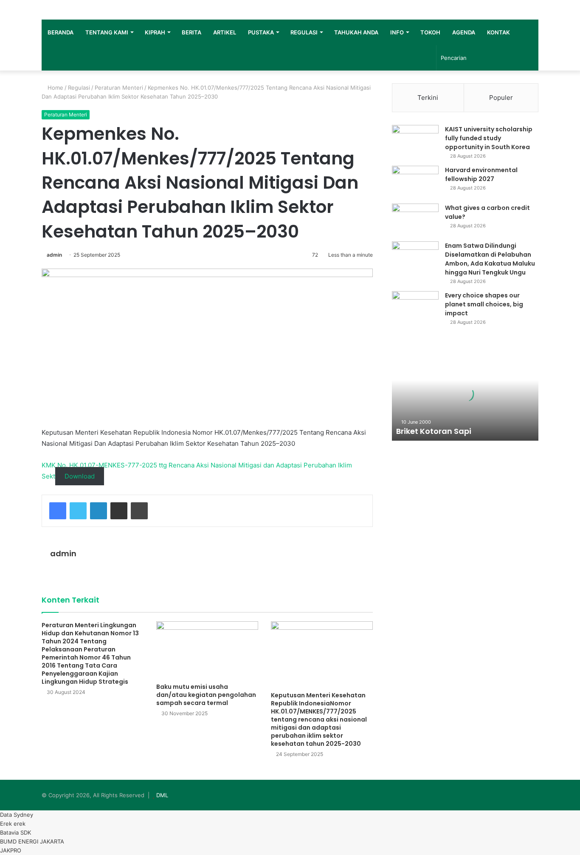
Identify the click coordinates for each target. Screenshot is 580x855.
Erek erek (12, 823)
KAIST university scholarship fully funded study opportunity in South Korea (488, 138)
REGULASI (304, 32)
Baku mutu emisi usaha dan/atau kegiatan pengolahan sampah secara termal (206, 694)
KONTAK (498, 32)
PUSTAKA (261, 32)
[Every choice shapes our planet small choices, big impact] (415, 307)
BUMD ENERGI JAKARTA (32, 841)
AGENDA (463, 32)
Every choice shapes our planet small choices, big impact (484, 304)
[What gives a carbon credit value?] (415, 219)
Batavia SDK (15, 832)
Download (80, 476)
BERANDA (60, 32)
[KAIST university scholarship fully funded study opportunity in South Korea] (415, 141)
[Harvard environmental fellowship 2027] (415, 182)
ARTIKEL (224, 32)
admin (54, 255)
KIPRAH (155, 32)
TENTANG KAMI (106, 32)
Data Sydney (16, 814)
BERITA (191, 32)
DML (162, 795)
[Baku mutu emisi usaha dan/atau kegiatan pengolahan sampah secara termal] (207, 650)
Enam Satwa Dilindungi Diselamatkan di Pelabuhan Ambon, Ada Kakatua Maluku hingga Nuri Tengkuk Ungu (490, 259)
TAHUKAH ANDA (356, 32)
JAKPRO (10, 850)
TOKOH (430, 32)
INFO (397, 32)
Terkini (427, 97)
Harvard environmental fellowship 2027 (481, 174)
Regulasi (79, 87)
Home (54, 87)
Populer (501, 97)
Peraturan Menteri (119, 87)
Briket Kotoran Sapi (433, 431)
